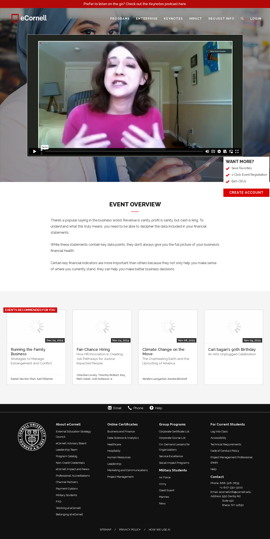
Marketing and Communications (127, 470)
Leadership (114, 463)
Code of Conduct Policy (225, 450)
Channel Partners (67, 482)
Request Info (221, 18)
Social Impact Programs (174, 462)
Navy (162, 503)
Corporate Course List (172, 437)
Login (255, 18)
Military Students (66, 495)
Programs (120, 18)
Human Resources (119, 457)
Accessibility (218, 437)
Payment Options (67, 488)
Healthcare (114, 444)
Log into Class (219, 431)
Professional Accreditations (73, 475)
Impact (195, 18)
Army (162, 484)
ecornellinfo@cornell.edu (235, 492)
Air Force (164, 477)
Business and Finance (121, 431)
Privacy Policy (130, 529)
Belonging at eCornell (69, 514)
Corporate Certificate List (174, 431)
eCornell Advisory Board (71, 443)
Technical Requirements (226, 444)
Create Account (246, 193)
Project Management (120, 476)
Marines (164, 496)
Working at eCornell (68, 508)
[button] (242, 18)
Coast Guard (166, 490)
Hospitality (113, 450)
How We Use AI (159, 529)
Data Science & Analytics (123, 437)
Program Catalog (66, 456)
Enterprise (147, 18)
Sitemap (105, 529)
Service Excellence (171, 456)
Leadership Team (66, 449)
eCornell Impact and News (72, 469)
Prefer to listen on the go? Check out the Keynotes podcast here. (135, 4)
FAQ (58, 501)
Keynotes (173, 18)
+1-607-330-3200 (231, 487)
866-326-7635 (229, 483)
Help (213, 469)
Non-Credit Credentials (70, 462)
